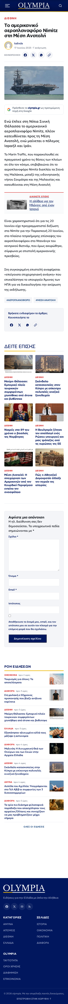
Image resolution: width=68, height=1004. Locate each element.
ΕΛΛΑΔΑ (8, 942)
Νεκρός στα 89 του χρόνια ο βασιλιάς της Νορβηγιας (16, 433)
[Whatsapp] (41, 55)
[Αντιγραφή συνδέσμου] (49, 55)
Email (13, 589)
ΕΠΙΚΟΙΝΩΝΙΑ (12, 979)
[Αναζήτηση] (60, 5)
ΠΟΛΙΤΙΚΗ (43, 936)
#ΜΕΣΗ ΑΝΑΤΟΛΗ (45, 300)
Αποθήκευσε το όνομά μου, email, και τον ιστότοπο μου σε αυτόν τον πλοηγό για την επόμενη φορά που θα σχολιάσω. (33, 625)
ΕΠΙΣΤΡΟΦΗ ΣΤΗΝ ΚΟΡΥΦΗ (34, 998)
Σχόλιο (13, 536)
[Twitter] (33, 55)
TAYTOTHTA (10, 960)
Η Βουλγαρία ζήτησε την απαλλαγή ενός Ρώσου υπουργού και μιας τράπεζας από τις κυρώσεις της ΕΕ (49, 436)
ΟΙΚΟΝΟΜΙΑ (45, 930)
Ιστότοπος (14, 603)
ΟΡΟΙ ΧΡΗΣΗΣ (11, 966)
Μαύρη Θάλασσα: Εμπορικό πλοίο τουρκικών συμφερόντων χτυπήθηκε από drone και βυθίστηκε (18, 390)
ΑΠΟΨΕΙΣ (9, 930)
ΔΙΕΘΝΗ (10, 18)
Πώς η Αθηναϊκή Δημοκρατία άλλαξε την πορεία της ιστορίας (48, 480)
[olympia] (34, 6)
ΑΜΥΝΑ (8, 924)
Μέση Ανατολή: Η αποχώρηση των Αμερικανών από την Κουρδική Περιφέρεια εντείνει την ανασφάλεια (18, 483)
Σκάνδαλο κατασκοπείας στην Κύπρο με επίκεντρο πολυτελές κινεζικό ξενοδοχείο (48, 388)
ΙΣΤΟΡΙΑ (42, 924)
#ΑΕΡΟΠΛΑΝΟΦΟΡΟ (18, 300)
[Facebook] (25, 55)
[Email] (21, 906)
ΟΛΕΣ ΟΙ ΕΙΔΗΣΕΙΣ (34, 826)
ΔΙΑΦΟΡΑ (43, 942)
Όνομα (13, 576)
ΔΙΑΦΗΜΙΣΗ (10, 972)
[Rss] (29, 906)
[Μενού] (7, 6)
